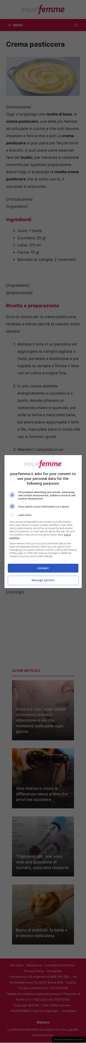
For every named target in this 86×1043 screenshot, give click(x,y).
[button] (43, 515)
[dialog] (43, 521)
